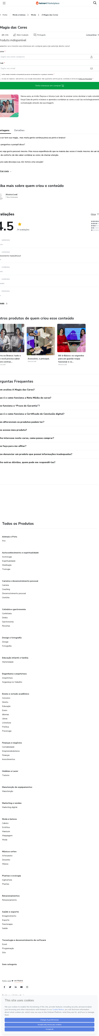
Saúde (5, 928)
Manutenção (7, 791)
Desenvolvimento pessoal (14, 593)
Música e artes (9, 851)
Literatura (6, 722)
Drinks (5, 617)
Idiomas (5, 714)
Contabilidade (8, 747)
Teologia (6, 569)
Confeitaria (7, 613)
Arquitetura (7, 677)
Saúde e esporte (10, 911)
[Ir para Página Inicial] (49, 3)
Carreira (5, 585)
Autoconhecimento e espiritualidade (20, 552)
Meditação (7, 565)
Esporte (5, 920)
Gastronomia (8, 621)
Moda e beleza (9, 819)
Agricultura (7, 879)
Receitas (6, 625)
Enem (4, 710)
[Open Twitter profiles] (10, 987)
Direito (5, 702)
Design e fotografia (12, 637)
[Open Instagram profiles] (27, 987)
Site (4, 952)
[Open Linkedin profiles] (16, 987)
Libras (4, 718)
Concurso (6, 698)
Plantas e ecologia (11, 875)
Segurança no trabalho (12, 682)
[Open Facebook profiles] (4, 987)
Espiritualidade (8, 561)
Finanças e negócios (12, 742)
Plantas (5, 884)
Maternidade (8, 662)
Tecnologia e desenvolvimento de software (24, 940)
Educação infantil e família (15, 657)
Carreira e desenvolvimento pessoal (20, 581)
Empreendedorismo (11, 751)
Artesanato (7, 855)
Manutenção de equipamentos (17, 787)
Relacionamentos (11, 895)
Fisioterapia (7, 924)
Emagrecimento (9, 916)
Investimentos (8, 759)
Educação (6, 706)
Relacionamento (9, 900)
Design (5, 641)
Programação (8, 948)
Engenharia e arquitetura (14, 673)
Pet (4, 540)
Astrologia (7, 556)
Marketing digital (9, 807)
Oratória (5, 597)
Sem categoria (9, 964)
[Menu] (4, 3)
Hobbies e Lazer (10, 771)
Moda (4, 839)
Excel (4, 944)
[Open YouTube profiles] (21, 987)
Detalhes (19, 130)
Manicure (6, 831)
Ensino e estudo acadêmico (15, 693)
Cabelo (5, 823)
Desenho (6, 859)
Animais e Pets (9, 536)
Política (5, 726)
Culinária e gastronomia (14, 609)
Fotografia (6, 646)
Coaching (6, 589)
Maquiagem (7, 835)
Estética (6, 827)
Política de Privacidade (85, 78)
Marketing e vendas (12, 803)
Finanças (6, 755)
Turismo (5, 775)
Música (5, 863)
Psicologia (6, 731)
